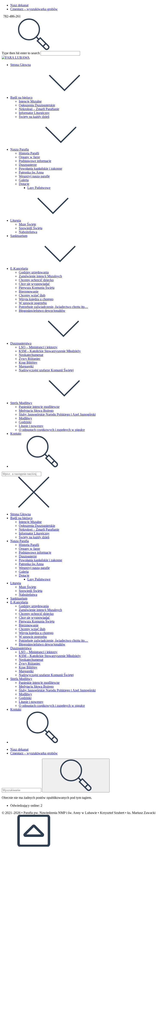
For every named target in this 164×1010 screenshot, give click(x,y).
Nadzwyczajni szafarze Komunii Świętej (46, 675)
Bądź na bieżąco (21, 518)
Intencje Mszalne (30, 522)
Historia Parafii (29, 545)
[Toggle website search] (42, 466)
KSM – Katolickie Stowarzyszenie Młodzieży (50, 656)
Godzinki (25, 698)
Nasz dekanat (19, 5)
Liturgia (15, 583)
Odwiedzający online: (25, 805)
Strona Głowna (20, 514)
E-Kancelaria (19, 602)
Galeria (24, 571)
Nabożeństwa (28, 594)
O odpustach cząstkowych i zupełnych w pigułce (52, 705)
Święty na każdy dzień (34, 537)
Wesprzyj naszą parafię (34, 568)
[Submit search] (76, 775)
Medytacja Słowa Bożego (36, 686)
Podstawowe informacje (35, 552)
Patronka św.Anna (31, 564)
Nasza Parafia (19, 541)
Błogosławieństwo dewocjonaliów (42, 644)
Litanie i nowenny (31, 702)
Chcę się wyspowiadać (34, 617)
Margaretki (26, 671)
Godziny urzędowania (34, 606)
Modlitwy (25, 694)
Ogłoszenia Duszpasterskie (37, 525)
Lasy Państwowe (38, 579)
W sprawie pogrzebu (33, 636)
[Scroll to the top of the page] (34, 845)
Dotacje (24, 575)
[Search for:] (34, 49)
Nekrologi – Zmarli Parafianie (39, 529)
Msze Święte (27, 587)
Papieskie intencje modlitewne (39, 682)
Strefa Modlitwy (21, 679)
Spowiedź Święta (30, 591)
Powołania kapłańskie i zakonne (40, 560)
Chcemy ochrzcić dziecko (36, 613)
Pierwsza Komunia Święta (36, 621)
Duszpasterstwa (20, 648)
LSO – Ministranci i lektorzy (38, 652)
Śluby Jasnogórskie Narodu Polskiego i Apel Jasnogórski (57, 690)
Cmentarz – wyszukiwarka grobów (34, 9)
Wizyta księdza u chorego (36, 633)
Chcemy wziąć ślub (32, 629)
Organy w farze (29, 548)
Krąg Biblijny (28, 667)
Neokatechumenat (31, 659)
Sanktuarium (18, 598)
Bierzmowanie (28, 625)
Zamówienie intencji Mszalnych (40, 610)
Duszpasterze (28, 556)
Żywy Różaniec (29, 663)
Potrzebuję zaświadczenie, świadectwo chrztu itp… (53, 640)
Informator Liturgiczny (34, 533)
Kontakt (15, 709)
